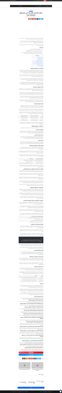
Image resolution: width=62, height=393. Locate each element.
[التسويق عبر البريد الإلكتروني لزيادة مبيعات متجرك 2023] (22, 378)
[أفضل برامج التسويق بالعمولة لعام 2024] (39, 378)
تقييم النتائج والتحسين (40, 65)
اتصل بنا (17, 391)
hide (38, 55)
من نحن (11, 391)
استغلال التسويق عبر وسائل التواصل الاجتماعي (38, 63)
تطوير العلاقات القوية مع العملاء (39, 60)
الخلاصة (42, 66)
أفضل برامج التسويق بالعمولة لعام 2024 (39, 381)
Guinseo (41, 391)
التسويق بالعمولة (35, 9)
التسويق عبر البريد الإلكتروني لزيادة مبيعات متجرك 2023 (22, 382)
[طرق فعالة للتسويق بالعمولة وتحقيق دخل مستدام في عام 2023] (31, 378)
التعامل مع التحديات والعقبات (39, 64)
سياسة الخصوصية (14, 391)
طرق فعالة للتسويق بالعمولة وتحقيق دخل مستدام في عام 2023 (31, 382)
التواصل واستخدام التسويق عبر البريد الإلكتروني (37, 61)
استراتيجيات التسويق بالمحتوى (39, 62)
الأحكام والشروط (20, 391)
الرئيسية (38, 9)
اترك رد (31, 387)
